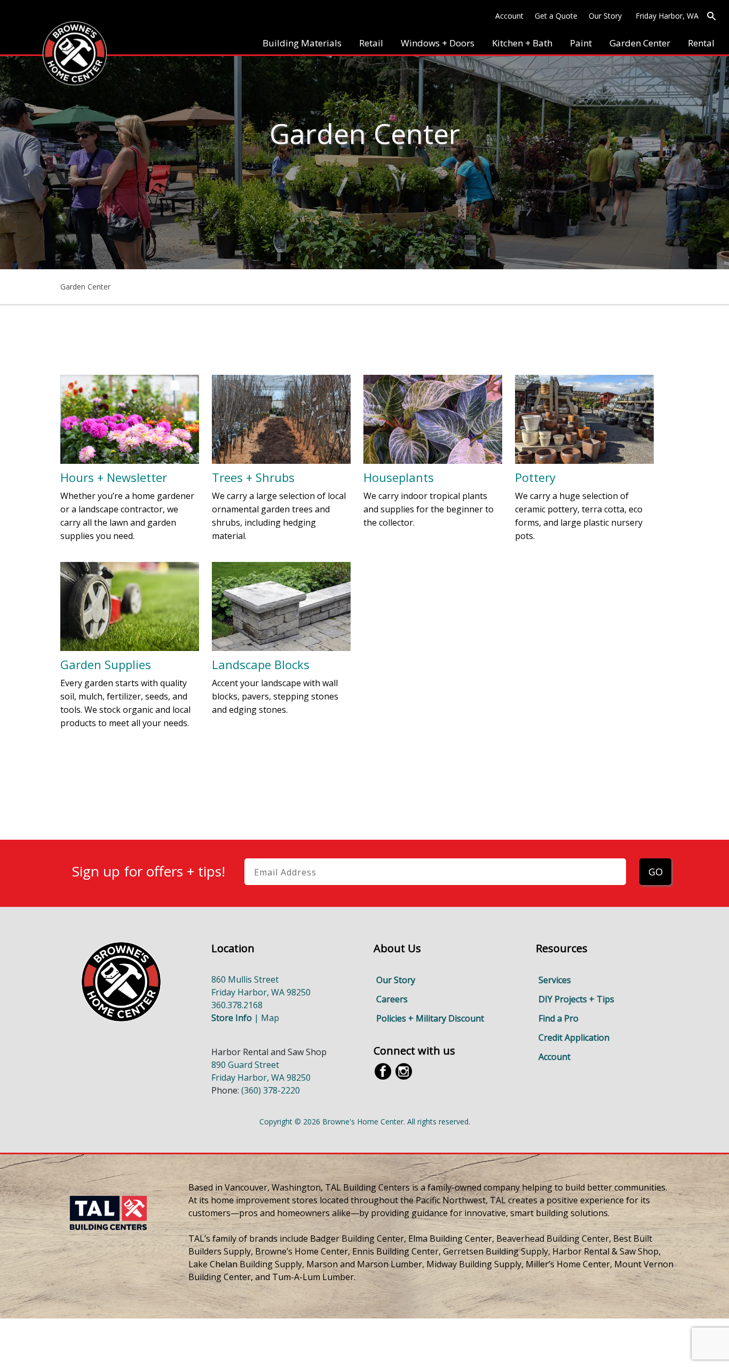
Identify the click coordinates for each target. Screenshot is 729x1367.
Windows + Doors (437, 43)
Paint (581, 43)
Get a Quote (556, 16)
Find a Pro (558, 1018)
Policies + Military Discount (430, 1018)
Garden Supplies (105, 664)
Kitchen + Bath (522, 43)
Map (270, 1018)
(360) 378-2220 (270, 1090)
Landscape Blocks (261, 664)
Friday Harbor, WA (667, 16)
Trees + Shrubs (253, 477)
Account (509, 16)
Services (554, 980)
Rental (701, 43)
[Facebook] (383, 1070)
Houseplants (398, 477)
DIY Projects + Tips (576, 999)
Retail (371, 43)
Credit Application (573, 1037)
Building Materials (302, 43)
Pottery (535, 477)
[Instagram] (403, 1070)
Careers (392, 999)
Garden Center (639, 43)
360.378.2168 (237, 1005)
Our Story (605, 16)
